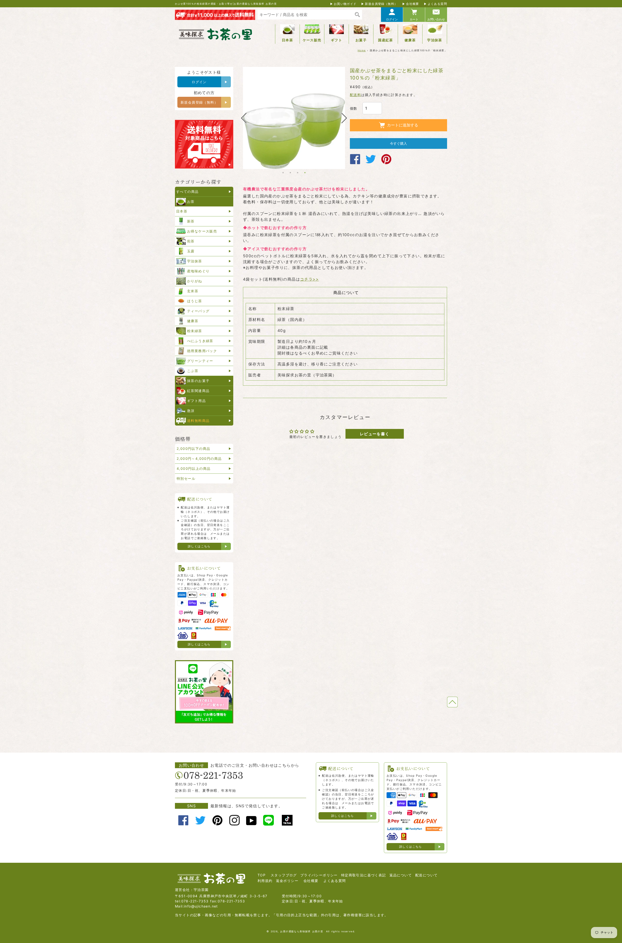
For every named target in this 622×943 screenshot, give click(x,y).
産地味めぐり (198, 271)
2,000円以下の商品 (193, 448)
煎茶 (191, 241)
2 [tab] (290, 172)
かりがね (194, 281)
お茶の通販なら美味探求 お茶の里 (301, 931)
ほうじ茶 (194, 301)
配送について (426, 875)
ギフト (336, 40)
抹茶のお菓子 (198, 381)
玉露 (191, 251)
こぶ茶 (192, 371)
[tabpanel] (294, 118)
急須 (191, 411)
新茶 (191, 221)
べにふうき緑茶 (200, 341)
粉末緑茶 (194, 331)
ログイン (392, 19)
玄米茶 (192, 291)
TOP (262, 875)
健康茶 (410, 40)
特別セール (186, 478)
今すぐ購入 (398, 143)
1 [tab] (283, 172)
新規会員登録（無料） (381, 4)
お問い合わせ (436, 19)
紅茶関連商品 (198, 391)
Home (362, 50)
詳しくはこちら (199, 546)
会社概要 (412, 4)
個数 (353, 108)
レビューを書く (374, 433)
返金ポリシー (287, 881)
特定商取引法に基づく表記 (363, 875)
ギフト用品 (196, 401)
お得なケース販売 (202, 231)
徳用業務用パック (202, 351)
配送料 (355, 95)
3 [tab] (297, 172)
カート (414, 19)
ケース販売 (312, 40)
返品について (400, 875)
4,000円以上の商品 (193, 468)
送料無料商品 (198, 420)
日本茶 (287, 40)
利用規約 (265, 881)
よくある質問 (437, 4)
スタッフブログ (284, 875)
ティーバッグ (198, 311)
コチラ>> (309, 279)
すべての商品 (187, 191)
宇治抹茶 (434, 40)
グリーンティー (200, 361)
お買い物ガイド (345, 4)
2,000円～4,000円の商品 (199, 458)
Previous (244, 118)
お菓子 (361, 40)
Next (344, 118)
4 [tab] (304, 172)
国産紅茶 (385, 40)
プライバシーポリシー (319, 875)
